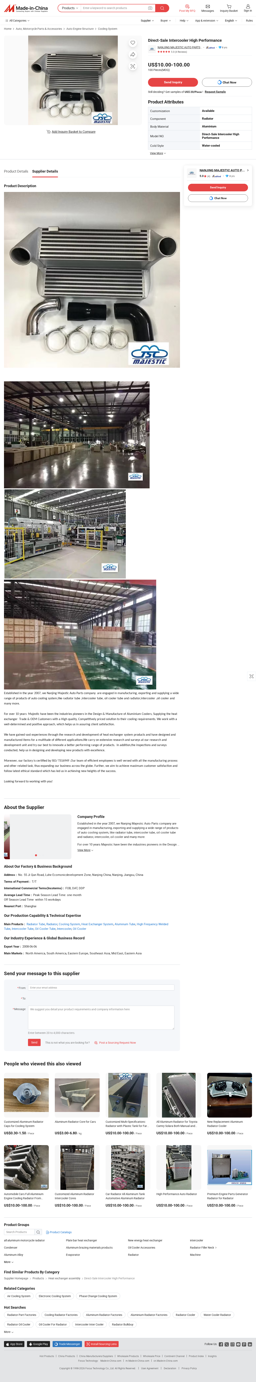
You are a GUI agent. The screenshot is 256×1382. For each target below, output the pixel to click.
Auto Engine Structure (80, 29)
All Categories (17, 20)
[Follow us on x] (227, 1344)
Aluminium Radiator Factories (149, 1315)
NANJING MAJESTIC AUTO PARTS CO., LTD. (180, 47)
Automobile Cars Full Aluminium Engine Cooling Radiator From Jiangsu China (23, 1198)
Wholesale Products (128, 1356)
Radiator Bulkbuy (122, 1324)
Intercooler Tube (23, 929)
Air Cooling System (18, 1296)
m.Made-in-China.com (137, 1360)
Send (34, 1042)
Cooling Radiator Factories (61, 1315)
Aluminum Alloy (13, 1255)
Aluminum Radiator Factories (104, 1315)
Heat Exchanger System (97, 924)
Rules (249, 20)
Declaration (170, 1368)
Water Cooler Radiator (217, 1315)
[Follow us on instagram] (232, 1344)
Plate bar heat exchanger (81, 1240)
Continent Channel (174, 1356)
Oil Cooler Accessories (141, 1247)
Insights (212, 1356)
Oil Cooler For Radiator (53, 1324)
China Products (66, 1356)
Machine (195, 1255)
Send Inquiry (173, 82)
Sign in (248, 10)
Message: (20, 1009)
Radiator (51, 924)
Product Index (196, 1356)
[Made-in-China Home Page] (26, 8)
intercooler (196, 1240)
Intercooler (64, 929)
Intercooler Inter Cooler (89, 1324)
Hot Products (47, 1356)
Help (182, 20)
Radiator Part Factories (21, 1315)
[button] (150, 8)
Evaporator (73, 1255)
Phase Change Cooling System (98, 1296)
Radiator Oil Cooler (18, 1324)
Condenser (10, 1247)
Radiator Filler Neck (202, 1247)
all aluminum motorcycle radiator (24, 1240)
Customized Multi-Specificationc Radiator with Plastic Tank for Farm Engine (127, 1126)
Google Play (38, 1344)
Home (7, 29)
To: (24, 998)
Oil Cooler (79, 929)
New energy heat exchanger (145, 1240)
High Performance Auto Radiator (176, 1194)
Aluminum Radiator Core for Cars (75, 1122)
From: (22, 988)
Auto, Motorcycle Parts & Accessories (39, 29)
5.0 (205, 176)
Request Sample (215, 91)
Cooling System (107, 29)
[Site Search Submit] (162, 8)
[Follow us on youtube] (238, 1344)
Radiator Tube (36, 924)
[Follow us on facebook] (221, 1344)
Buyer (164, 20)
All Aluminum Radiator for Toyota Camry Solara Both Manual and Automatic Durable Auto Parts (176, 1126)
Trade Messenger (67, 1344)
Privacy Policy (189, 1368)
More (7, 1332)
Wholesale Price (151, 1356)
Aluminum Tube (125, 924)
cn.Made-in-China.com (166, 1360)
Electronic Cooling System (55, 1296)
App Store (14, 1344)
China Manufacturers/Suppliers (96, 1356)
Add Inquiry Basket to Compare (73, 131)
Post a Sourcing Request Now (115, 1042)
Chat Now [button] (229, 82)
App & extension (205, 20)
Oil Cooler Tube (45, 929)
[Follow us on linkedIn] (250, 1344)
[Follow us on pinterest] (244, 1344)
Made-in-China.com (110, 1360)
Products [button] (68, 8)
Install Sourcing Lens (104, 1344)
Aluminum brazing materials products (89, 1247)
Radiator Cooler (185, 1315)
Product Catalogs (60, 1232)
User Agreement (149, 1368)
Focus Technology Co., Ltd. (100, 1368)
